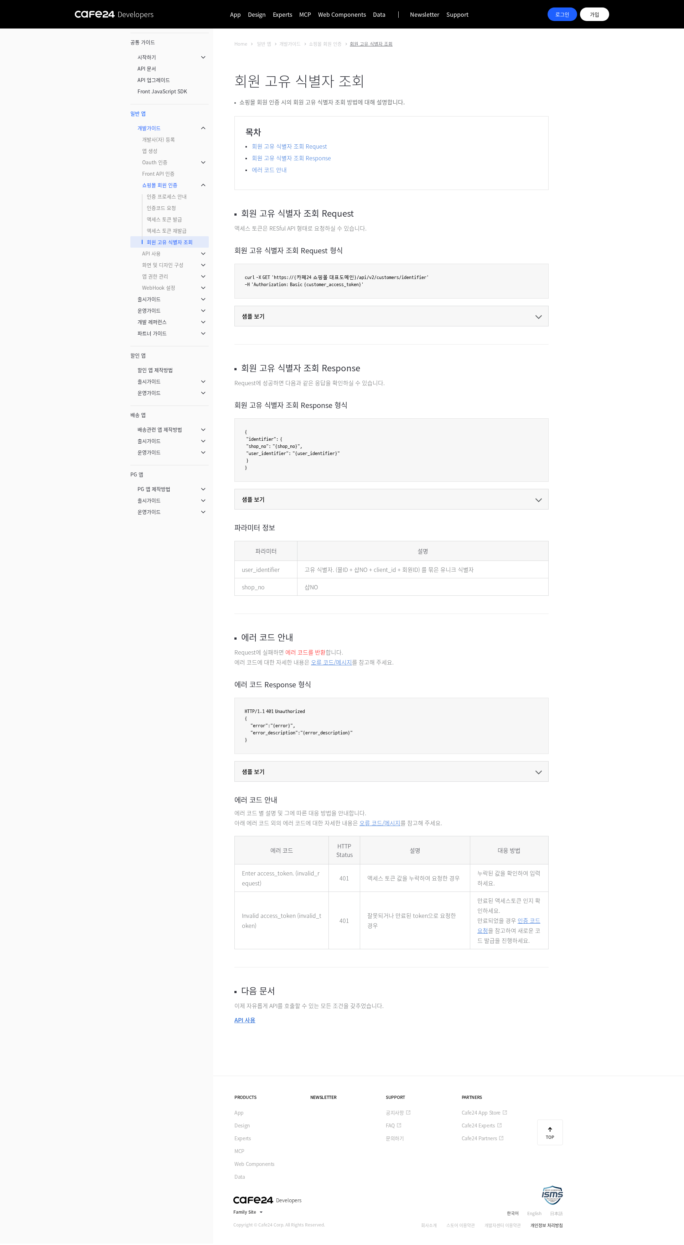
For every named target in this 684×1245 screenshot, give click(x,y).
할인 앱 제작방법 (155, 369)
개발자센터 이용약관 (502, 1225)
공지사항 (395, 1112)
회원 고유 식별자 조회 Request (289, 146)
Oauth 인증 (154, 162)
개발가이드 (149, 127)
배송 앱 (138, 414)
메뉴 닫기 (203, 57)
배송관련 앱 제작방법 (160, 429)
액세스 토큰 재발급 (167, 230)
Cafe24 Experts (478, 1125)
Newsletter (424, 14)
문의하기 (395, 1138)
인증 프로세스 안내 (167, 196)
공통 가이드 (142, 42)
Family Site (244, 1212)
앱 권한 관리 (155, 276)
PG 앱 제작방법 (154, 488)
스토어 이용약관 (460, 1225)
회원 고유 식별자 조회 (170, 242)
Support (457, 14)
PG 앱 (136, 474)
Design (257, 14)
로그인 (562, 14)
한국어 (513, 1213)
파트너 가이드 (152, 333)
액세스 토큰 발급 (164, 219)
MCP (305, 14)
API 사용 (151, 253)
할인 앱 (138, 355)
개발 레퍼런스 (152, 321)
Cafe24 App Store (481, 1112)
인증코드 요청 (161, 207)
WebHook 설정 (158, 287)
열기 (391, 316)
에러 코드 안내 (269, 169)
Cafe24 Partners (479, 1138)
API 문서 (147, 68)
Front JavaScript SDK (162, 91)
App (235, 14)
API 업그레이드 (154, 79)
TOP (550, 1137)
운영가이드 (149, 310)
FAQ (390, 1125)
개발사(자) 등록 (158, 139)
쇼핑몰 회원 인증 (159, 184)
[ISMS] (552, 1195)
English (534, 1213)
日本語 (556, 1213)
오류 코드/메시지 (331, 662)
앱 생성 (149, 150)
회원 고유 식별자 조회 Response (291, 158)
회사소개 (429, 1225)
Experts (282, 14)
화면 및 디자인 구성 (162, 264)
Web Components (342, 14)
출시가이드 (149, 299)
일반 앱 (138, 113)
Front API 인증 (158, 173)
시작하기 (147, 57)
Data (379, 14)
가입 (594, 14)
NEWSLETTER (323, 1097)
